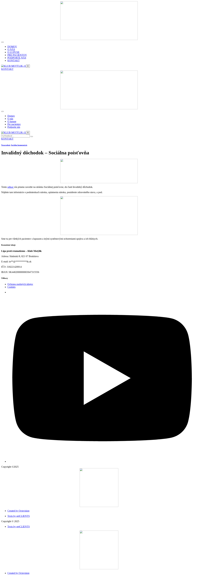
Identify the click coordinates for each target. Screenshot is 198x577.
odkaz (10, 187)
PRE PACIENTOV (17, 55)
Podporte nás (13, 127)
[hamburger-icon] (2, 42)
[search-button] (31, 136)
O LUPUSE (13, 52)
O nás (10, 118)
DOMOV (12, 46)
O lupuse (11, 121)
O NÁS (11, 49)
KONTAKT (13, 60)
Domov (11, 116)
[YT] (102, 461)
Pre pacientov (14, 124)
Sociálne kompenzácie (19, 145)
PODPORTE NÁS (16, 57)
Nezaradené (5, 145)
